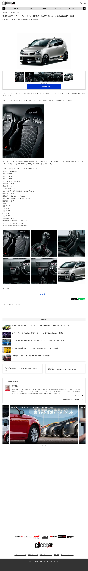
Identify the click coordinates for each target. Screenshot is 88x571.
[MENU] (85, 3)
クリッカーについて (20, 555)
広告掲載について (33, 555)
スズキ (4, 305)
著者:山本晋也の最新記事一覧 (72, 400)
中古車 (30, 8)
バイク (16, 8)
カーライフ (58, 8)
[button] (84, 8)
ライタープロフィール (67, 555)
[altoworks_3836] (23, 131)
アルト (13, 305)
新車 (18, 12)
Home (44, 8)
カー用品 (71, 8)
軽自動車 (9, 305)
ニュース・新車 (11, 12)
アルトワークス (19, 305)
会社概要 (56, 555)
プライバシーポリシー (46, 555)
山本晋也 (35, 19)
